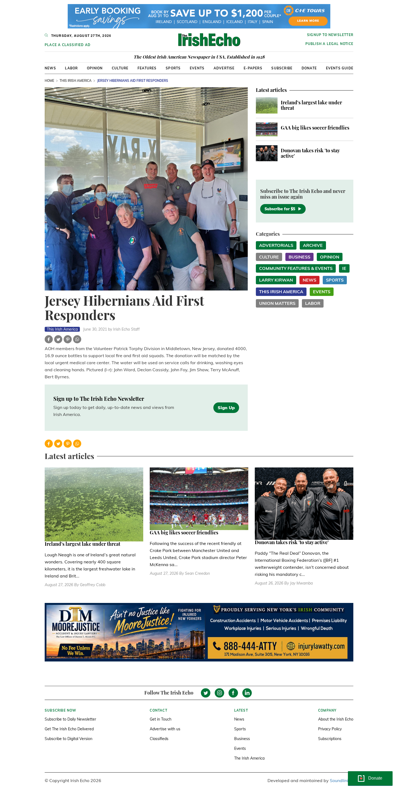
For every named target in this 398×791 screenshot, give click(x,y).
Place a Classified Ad (67, 45)
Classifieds (159, 738)
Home (49, 81)
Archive (313, 245)
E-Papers (253, 68)
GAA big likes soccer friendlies (315, 127)
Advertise (224, 68)
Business (299, 257)
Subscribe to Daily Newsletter (70, 719)
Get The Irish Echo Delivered (69, 729)
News (50, 68)
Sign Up (226, 407)
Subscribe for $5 (280, 208)
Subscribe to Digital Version (68, 738)
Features (147, 68)
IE (344, 268)
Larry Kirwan (276, 280)
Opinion (95, 68)
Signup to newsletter (330, 35)
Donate (309, 68)
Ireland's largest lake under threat (311, 105)
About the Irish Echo (335, 719)
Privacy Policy (330, 729)
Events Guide (339, 68)
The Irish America (249, 758)
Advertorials (276, 245)
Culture (120, 68)
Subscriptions (329, 738)
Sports (173, 68)
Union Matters (277, 303)
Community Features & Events (295, 268)
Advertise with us (165, 729)
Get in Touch (160, 719)
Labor (71, 68)
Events (197, 68)
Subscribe (281, 68)
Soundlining (341, 780)
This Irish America (76, 81)
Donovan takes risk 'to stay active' (310, 153)
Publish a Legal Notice (329, 44)
